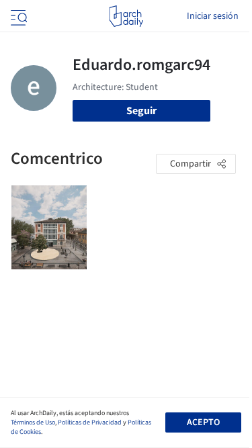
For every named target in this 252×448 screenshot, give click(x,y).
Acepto (203, 422)
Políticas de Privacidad (90, 422)
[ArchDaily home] (126, 16)
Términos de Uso (33, 422)
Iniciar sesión (213, 16)
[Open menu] (17, 16)
